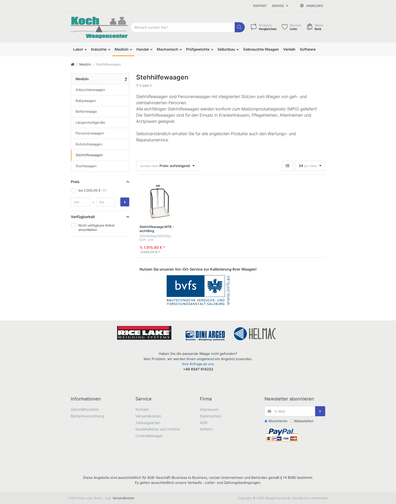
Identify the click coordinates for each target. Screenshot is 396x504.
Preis (75, 181)
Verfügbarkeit (83, 216)
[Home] (72, 64)
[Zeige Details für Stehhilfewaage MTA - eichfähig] (159, 202)
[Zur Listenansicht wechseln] (287, 166)
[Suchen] (240, 27)
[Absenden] (320, 411)
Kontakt (260, 6)
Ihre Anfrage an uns (198, 364)
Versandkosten (123, 498)
